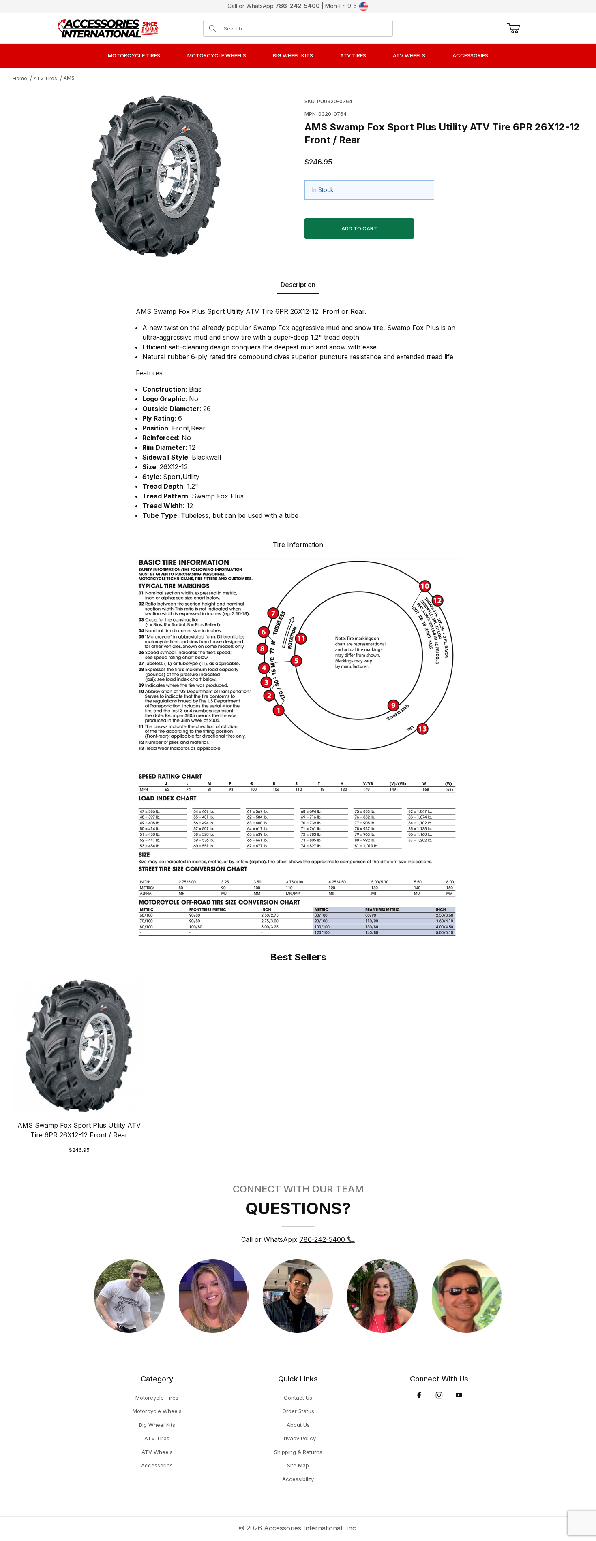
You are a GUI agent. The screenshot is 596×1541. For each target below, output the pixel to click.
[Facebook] (419, 1395)
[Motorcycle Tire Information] (298, 746)
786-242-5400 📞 (327, 1239)
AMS (69, 78)
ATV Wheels (157, 1452)
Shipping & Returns (298, 1452)
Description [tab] (298, 285)
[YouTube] (458, 1395)
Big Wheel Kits (157, 1425)
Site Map (298, 1465)
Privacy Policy (298, 1438)
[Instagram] (439, 1395)
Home (20, 78)
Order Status (298, 1411)
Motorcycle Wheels (157, 1411)
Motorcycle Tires (156, 1397)
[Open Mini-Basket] (512, 28)
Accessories (157, 1465)
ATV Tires (45, 78)
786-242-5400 (297, 5)
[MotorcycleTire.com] (108, 27)
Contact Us (298, 1397)
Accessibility (298, 1479)
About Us (298, 1425)
